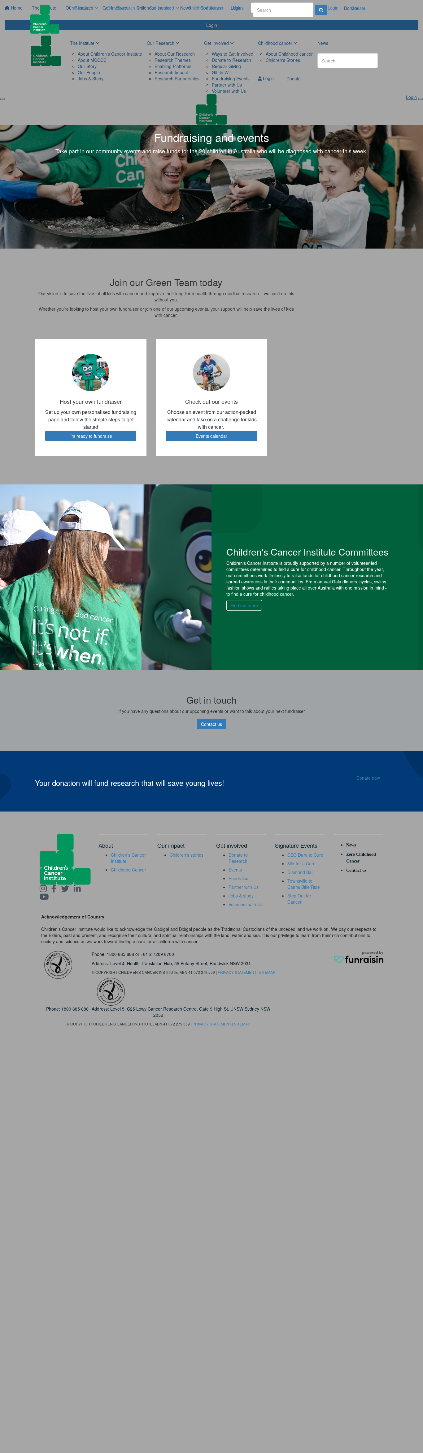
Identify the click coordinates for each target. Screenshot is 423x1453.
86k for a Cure (301, 863)
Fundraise (238, 878)
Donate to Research (238, 858)
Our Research (121, 8)
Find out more (244, 605)
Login (332, 8)
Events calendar (211, 436)
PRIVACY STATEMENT (237, 972)
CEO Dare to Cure (305, 855)
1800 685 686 (120, 954)
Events (235, 870)
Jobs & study (241, 896)
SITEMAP (267, 972)
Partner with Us (244, 887)
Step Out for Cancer (299, 899)
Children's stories (186, 855)
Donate (358, 8)
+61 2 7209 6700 (157, 954)
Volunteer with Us (246, 904)
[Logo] (47, 19)
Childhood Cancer (206, 8)
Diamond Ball (300, 872)
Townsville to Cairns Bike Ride (303, 884)
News (238, 8)
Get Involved (162, 8)
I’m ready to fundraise (90, 436)
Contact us (211, 724)
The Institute (81, 8)
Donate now (368, 778)
